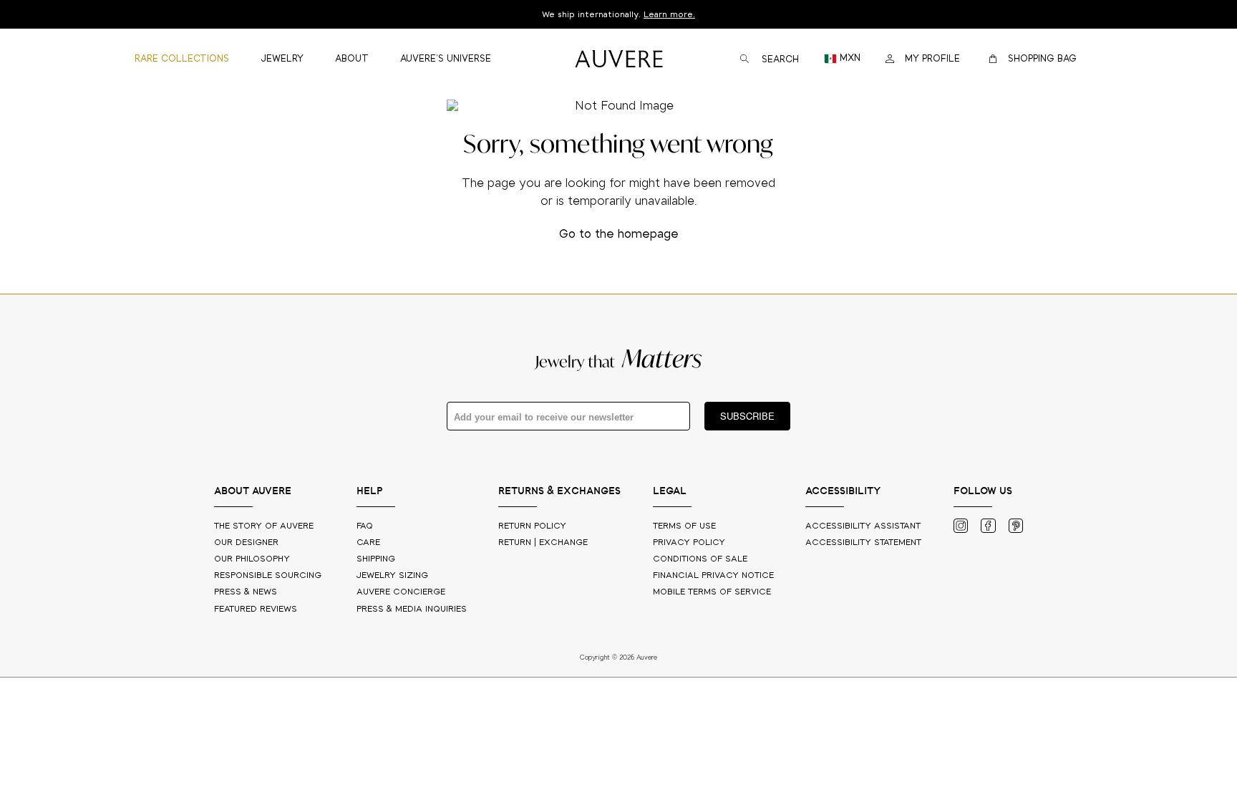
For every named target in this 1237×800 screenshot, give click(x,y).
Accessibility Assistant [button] (863, 526)
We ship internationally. (618, 14)
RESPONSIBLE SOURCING (269, 575)
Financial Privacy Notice (713, 575)
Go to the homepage (619, 234)
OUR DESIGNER (247, 542)
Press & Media (411, 609)
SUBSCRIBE (747, 416)
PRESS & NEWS (247, 592)
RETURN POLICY (532, 526)
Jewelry (392, 575)
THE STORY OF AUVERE (265, 526)
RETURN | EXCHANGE (543, 542)
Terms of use (684, 526)
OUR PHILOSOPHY (253, 559)
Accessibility (863, 542)
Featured (255, 609)
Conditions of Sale (700, 559)
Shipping (375, 559)
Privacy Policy (689, 542)
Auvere (400, 592)
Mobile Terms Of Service (712, 592)
